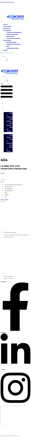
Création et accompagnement (14, 32)
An (7, 60)
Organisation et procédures (13, 44)
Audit (8, 46)
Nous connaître (7, 26)
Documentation (7, 40)
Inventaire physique (11, 42)
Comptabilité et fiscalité (12, 48)
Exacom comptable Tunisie (7, 2)
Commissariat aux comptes (13, 38)
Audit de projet (10, 36)
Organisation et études (12, 34)
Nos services (7, 28)
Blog (6, 192)
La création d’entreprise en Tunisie (13, 184)
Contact (6, 50)
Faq (6, 196)
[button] (7, 91)
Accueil (5, 24)
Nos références (7, 30)
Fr (4, 56)
